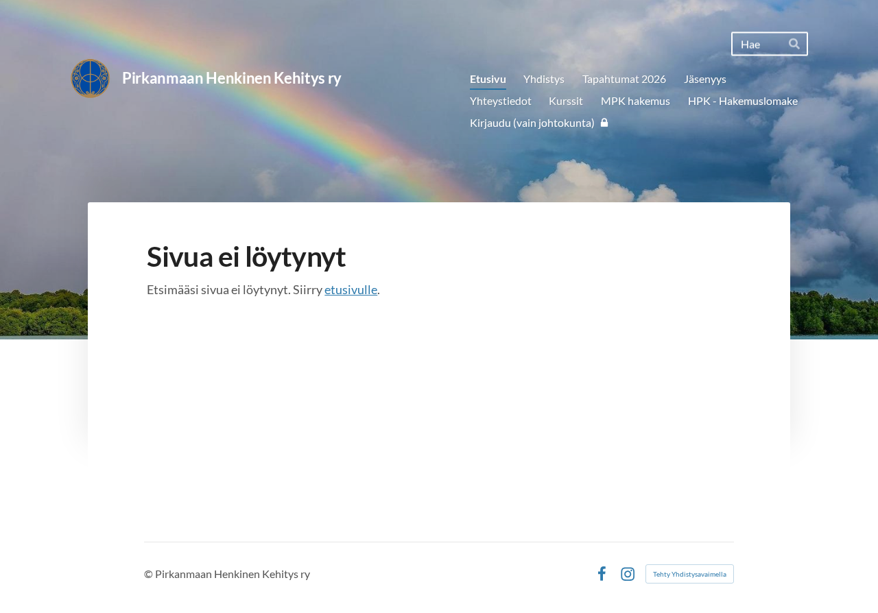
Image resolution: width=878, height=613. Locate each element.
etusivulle (350, 289)
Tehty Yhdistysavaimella (689, 574)
